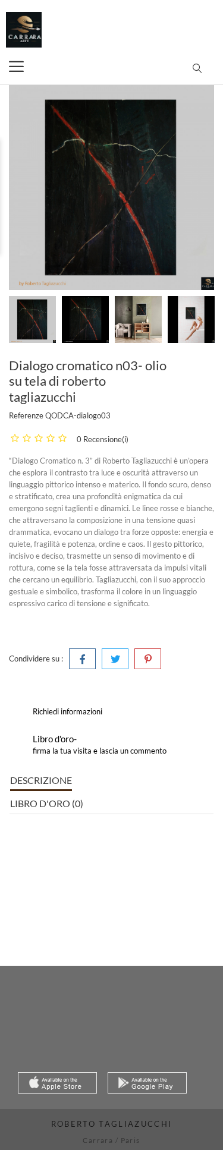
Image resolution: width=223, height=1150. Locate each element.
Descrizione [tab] (41, 780)
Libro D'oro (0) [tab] (46, 803)
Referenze (26, 415)
